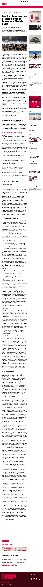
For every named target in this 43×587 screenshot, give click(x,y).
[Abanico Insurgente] (35, 39)
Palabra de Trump (32, 127)
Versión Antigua (35, 580)
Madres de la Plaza (32, 130)
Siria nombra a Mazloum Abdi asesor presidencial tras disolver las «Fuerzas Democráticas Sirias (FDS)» (35, 66)
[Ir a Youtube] (25, 1)
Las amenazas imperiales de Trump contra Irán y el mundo (35, 157)
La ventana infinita (33, 120)
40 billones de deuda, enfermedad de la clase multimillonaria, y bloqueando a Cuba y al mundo (33, 178)
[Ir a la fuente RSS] (27, 1)
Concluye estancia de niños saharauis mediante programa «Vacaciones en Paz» (34, 89)
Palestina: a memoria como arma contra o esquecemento (34, 191)
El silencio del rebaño (33, 123)
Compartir (6, 541)
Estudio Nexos (16, 584)
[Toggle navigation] (2, 7)
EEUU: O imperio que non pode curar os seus (34, 162)
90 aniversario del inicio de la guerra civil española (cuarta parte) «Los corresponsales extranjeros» (35, 186)
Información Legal (35, 579)
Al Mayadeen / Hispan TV (6, 12)
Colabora (33, 575)
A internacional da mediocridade (32, 146)
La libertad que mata (33, 125)
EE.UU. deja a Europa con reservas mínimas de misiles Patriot (34, 59)
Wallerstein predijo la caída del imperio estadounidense (34, 172)
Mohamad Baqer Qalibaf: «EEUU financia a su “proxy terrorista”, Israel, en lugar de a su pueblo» (35, 83)
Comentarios (34, 578)
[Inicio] (4, 3)
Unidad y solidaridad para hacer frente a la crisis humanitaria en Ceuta (34, 166)
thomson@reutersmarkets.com (9, 565)
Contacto (33, 574)
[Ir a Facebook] (21, 1)
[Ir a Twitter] (23, 1)
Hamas (3, 544)
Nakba (6, 544)
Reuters (4, 558)
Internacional (14, 12)
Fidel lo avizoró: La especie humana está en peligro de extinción (34, 151)
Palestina (11, 544)
